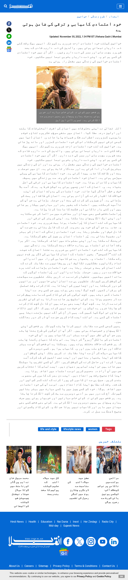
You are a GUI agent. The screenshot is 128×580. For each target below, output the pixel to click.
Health (32, 521)
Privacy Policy (61, 566)
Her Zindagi (90, 521)
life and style (48, 429)
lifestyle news (72, 429)
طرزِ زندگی (97, 16)
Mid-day (53, 525)
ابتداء (113, 16)
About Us (14, 566)
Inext (76, 521)
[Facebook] (68, 541)
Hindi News (17, 521)
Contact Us (108, 566)
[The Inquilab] (34, 541)
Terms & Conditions (85, 566)
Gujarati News (71, 525)
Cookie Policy (104, 576)
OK (121, 576)
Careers (29, 566)
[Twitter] (79, 541)
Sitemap (43, 566)
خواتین (82, 16)
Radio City (108, 521)
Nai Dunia (62, 521)
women (92, 429)
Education (46, 521)
